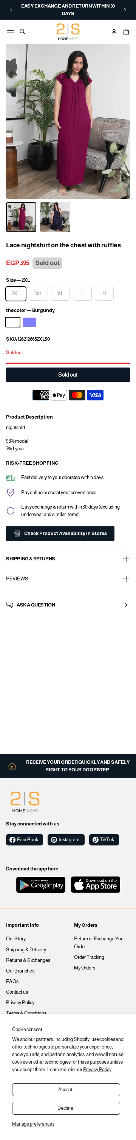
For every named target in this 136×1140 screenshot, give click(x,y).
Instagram (69, 839)
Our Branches (20, 971)
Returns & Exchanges (28, 960)
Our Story (16, 938)
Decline (65, 1108)
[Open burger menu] (10, 31)
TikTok (107, 839)
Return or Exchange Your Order (99, 942)
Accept (65, 1089)
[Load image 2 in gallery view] (55, 217)
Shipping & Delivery (26, 949)
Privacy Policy (97, 1069)
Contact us (17, 992)
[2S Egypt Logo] (25, 802)
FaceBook (27, 839)
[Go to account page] (114, 32)
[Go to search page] (23, 32)
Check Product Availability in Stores (65, 533)
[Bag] (125, 32)
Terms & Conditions (26, 1013)
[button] (11, 10)
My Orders (84, 968)
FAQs (12, 981)
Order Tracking (89, 957)
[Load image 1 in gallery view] (21, 217)
